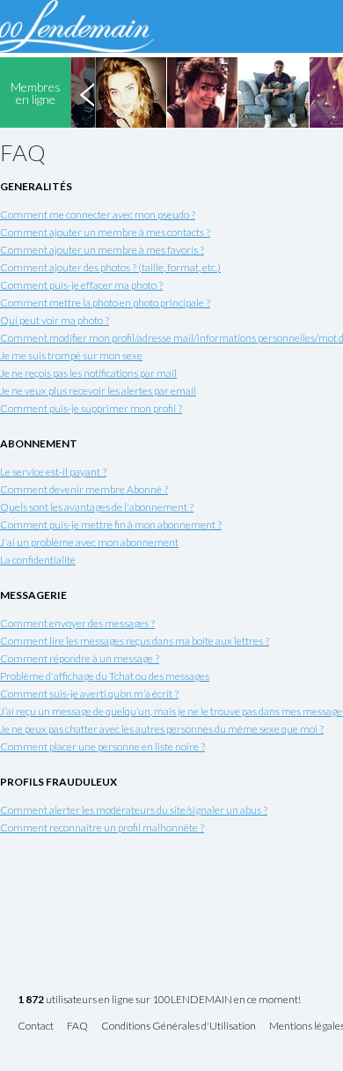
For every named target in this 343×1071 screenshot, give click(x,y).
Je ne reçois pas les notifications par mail (88, 373)
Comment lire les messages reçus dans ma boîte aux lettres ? (134, 640)
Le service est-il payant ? (53, 471)
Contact (36, 1026)
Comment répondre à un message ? (79, 658)
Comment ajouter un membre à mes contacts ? (105, 232)
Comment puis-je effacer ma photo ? (81, 285)
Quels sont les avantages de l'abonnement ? (96, 506)
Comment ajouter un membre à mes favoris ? (102, 249)
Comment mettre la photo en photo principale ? (105, 302)
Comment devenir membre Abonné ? (84, 489)
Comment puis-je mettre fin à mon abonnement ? (111, 524)
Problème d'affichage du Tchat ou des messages (104, 676)
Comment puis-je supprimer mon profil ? (91, 408)
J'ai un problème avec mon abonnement (89, 542)
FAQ (77, 1026)
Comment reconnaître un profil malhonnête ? (102, 827)
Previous (87, 92)
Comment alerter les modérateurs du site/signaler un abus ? (133, 809)
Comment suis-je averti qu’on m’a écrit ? (89, 693)
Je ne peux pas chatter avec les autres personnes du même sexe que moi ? (162, 728)
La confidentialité (38, 559)
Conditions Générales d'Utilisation (178, 1026)
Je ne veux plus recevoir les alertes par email (98, 390)
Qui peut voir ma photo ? (54, 320)
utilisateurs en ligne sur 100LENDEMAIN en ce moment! (159, 1000)
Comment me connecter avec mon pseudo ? (97, 214)
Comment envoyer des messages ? (77, 623)
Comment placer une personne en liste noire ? (102, 746)
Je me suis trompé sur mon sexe (71, 355)
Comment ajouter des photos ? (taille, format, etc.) (110, 267)
